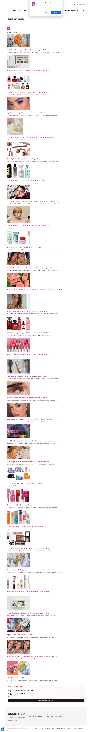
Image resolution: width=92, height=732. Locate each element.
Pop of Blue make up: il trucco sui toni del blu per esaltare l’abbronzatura (30, 113)
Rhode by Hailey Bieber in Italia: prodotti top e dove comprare (26, 159)
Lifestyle (67, 10)
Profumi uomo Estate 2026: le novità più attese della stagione (26, 180)
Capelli (25, 10)
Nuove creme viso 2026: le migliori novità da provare (24, 247)
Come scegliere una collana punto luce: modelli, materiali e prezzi (28, 462)
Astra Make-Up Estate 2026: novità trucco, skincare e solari (26, 678)
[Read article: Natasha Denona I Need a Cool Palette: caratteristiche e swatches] (46, 61)
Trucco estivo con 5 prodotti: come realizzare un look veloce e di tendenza (30, 419)
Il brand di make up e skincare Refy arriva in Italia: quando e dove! (28, 613)
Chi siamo (36, 728)
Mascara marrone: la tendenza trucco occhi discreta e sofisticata (27, 398)
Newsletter (69, 728)
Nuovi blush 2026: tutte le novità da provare (21, 505)
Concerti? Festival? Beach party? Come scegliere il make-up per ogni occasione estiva (35, 268)
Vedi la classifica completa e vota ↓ (46, 700)
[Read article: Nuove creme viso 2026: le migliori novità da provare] (46, 237)
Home (8, 15)
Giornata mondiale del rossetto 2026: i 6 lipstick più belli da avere (28, 354)
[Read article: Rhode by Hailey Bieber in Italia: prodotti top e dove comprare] (46, 149)
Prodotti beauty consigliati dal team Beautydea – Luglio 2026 (26, 376)
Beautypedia (74, 10)
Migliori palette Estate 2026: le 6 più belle (20, 635)
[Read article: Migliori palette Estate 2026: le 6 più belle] (46, 625)
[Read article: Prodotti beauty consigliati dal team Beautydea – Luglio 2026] (46, 366)
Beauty (15, 10)
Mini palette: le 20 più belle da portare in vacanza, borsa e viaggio (28, 548)
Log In (83, 728)
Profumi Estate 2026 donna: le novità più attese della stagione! (27, 92)
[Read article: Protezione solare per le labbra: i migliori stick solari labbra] (46, 517)
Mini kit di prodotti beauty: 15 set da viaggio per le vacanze (25, 483)
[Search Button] (83, 10)
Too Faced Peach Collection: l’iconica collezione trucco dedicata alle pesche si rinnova (35, 289)
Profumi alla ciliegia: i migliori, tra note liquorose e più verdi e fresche (29, 333)
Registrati (82, 4)
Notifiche (74, 728)
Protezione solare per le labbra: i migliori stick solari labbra (25, 526)
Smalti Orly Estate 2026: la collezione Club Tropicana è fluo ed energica (30, 441)
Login (76, 4)
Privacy (53, 728)
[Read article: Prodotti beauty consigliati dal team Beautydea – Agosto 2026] (46, 40)
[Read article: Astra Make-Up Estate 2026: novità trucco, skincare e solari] (46, 668)
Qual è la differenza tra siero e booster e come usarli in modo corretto (29, 225)
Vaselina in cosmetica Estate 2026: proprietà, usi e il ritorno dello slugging (30, 137)
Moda (20, 10)
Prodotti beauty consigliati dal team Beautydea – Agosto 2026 (27, 50)
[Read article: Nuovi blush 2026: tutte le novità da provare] (46, 495)
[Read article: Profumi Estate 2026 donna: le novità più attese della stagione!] (46, 82)
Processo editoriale (42, 728)
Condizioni (58, 728)
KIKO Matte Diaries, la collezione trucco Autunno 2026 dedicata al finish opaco (32, 201)
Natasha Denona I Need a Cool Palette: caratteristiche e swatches (28, 70)
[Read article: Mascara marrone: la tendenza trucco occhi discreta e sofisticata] (46, 388)
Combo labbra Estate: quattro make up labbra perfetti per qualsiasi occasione (32, 656)
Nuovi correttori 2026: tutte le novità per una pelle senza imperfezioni (29, 591)
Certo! (55, 12)
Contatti (48, 728)
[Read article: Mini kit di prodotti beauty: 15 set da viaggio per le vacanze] (46, 474)
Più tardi (45, 12)
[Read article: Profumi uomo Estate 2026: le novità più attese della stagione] (46, 171)
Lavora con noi (63, 728)
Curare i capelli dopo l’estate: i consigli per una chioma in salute (27, 311)
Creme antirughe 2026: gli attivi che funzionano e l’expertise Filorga (28, 570)
